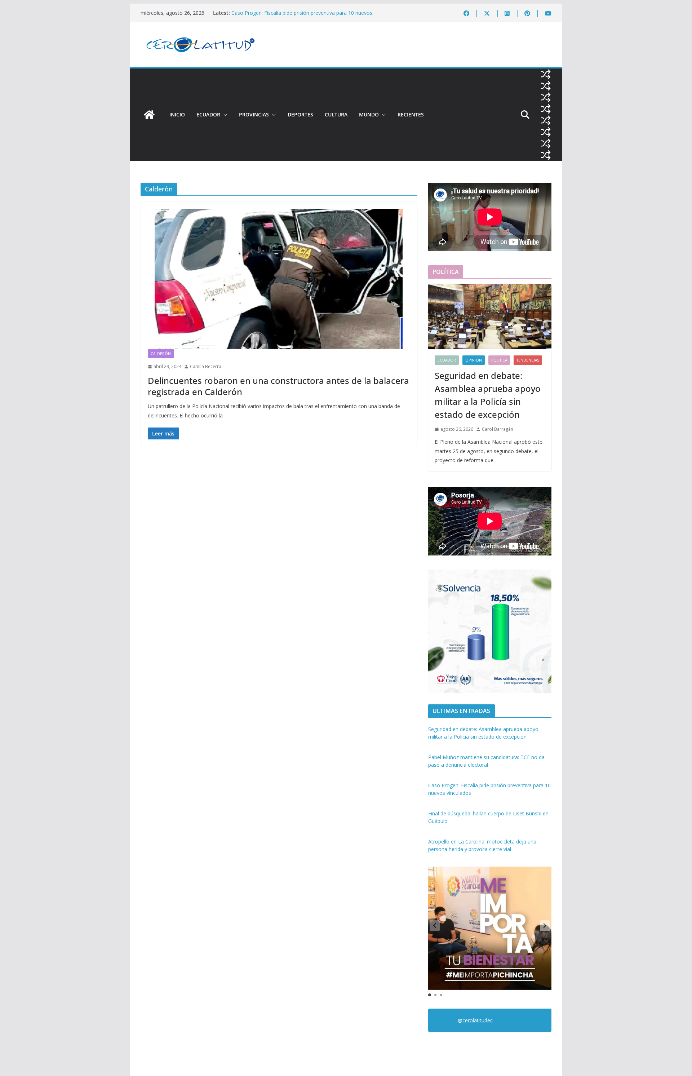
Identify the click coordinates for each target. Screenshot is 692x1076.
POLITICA (499, 360)
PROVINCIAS (254, 114)
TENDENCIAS (527, 360)
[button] (223, 115)
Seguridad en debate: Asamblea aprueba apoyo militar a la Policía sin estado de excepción (488, 394)
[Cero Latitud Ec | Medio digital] (149, 114)
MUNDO (369, 114)
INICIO (177, 114)
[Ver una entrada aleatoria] (545, 74)
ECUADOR (208, 114)
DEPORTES (300, 114)
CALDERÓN (161, 353)
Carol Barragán (497, 429)
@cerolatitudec (475, 1020)
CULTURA (336, 114)
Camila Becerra (205, 366)
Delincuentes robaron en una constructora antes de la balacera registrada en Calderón (278, 386)
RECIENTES (411, 114)
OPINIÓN (473, 360)
